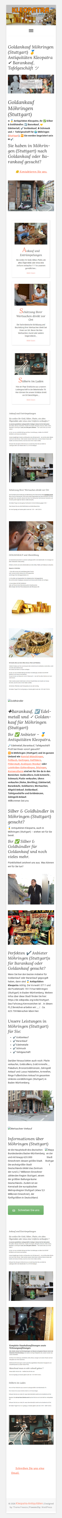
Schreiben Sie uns (28, 1210)
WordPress (46, 1507)
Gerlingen (23, 760)
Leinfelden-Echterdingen (21, 767)
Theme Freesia (20, 1507)
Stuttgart (14, 135)
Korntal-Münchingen (32, 756)
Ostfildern (35, 760)
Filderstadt (14, 764)
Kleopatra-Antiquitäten (29, 1503)
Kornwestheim (15, 771)
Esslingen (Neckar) (31, 764)
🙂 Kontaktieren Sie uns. (31, 171)
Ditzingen (41, 767)
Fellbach (12, 760)
